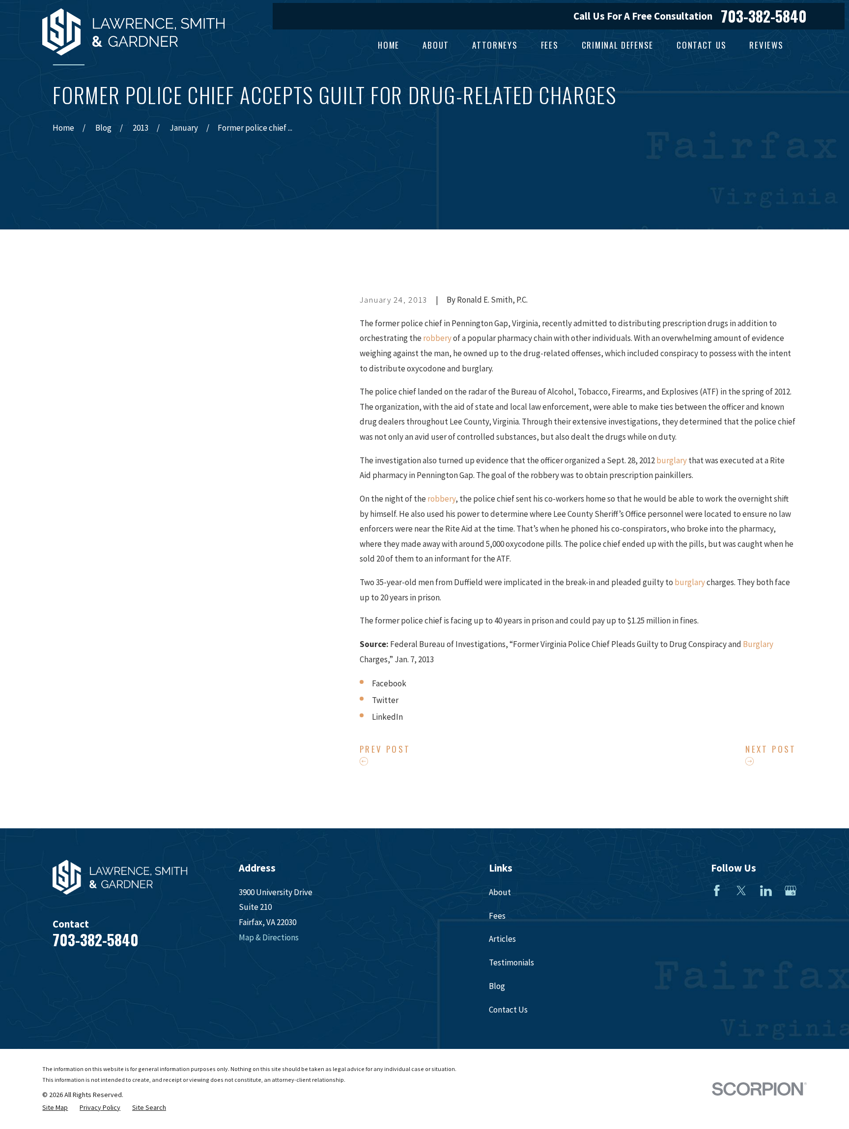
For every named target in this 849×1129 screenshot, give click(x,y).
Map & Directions (269, 937)
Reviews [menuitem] (766, 45)
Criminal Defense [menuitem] (617, 45)
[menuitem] (55, 1107)
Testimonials (511, 962)
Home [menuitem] (388, 45)
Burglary (758, 644)
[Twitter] (741, 891)
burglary (671, 460)
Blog (497, 986)
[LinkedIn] (766, 891)
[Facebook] (717, 891)
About (500, 892)
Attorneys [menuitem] (494, 45)
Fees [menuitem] (550, 45)
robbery (437, 338)
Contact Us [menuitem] (701, 45)
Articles (502, 938)
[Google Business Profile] (790, 891)
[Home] (133, 32)
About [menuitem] (436, 45)
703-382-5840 (764, 16)
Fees (497, 915)
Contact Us (508, 1009)
